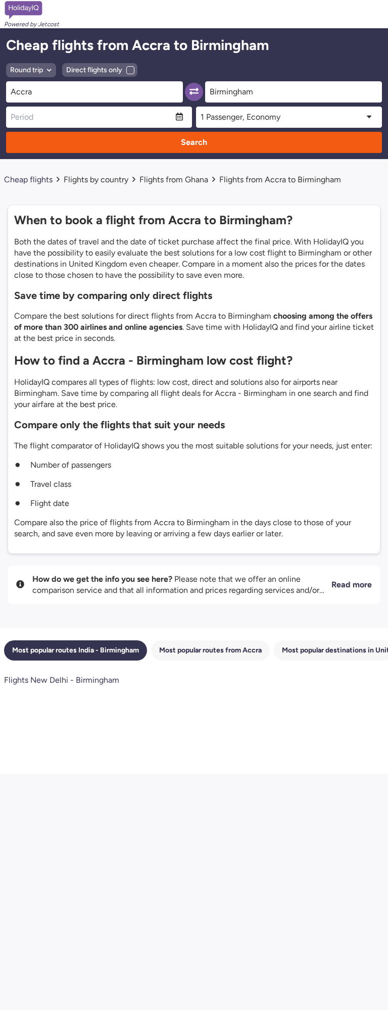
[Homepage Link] (31, 10)
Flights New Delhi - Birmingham (61, 680)
